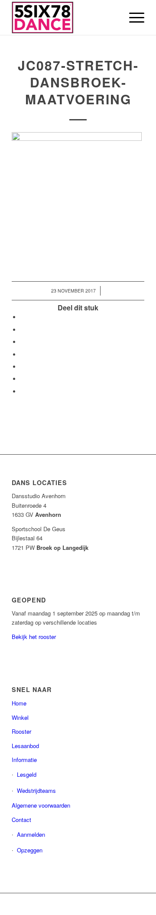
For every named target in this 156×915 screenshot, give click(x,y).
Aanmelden (31, 834)
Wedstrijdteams (36, 790)
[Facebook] (98, 904)
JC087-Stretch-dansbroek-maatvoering (78, 82)
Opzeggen (29, 850)
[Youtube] (124, 904)
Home (19, 703)
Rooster (21, 731)
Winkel (20, 717)
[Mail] (137, 904)
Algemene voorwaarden (41, 805)
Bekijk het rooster (34, 636)
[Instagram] (111, 904)
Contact (21, 819)
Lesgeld (26, 774)
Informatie (24, 759)
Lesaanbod (25, 746)
